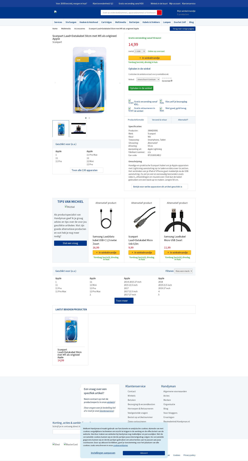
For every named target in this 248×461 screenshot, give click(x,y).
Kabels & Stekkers (151, 22)
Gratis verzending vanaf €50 (131, 3)
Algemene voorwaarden (175, 391)
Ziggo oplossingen (137, 421)
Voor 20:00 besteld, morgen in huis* (71, 3)
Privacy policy (189, 455)
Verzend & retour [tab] (159, 119)
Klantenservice (188, 3)
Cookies (176, 455)
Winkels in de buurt (159, 3)
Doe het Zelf (180, 22)
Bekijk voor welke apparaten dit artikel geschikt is (157, 186)
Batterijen (134, 22)
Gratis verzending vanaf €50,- (145, 103)
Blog (191, 22)
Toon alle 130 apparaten (84, 170)
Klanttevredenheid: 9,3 (103, 3)
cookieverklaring (120, 445)
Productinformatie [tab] (136, 119)
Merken (167, 399)
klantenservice (106, 410)
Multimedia (120, 22)
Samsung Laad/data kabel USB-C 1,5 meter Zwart (105, 240)
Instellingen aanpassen (103, 452)
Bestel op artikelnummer (140, 417)
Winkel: (131, 79)
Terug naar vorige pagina (183, 28)
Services (58, 22)
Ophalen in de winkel (141, 88)
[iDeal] (56, 444)
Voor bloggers (170, 412)
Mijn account (175, 3)
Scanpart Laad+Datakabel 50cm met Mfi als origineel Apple (70, 353)
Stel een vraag (70, 243)
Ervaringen (168, 417)
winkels (111, 402)
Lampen (167, 22)
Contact (132, 391)
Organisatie (169, 404)
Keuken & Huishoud (89, 22)
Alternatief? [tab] (183, 119)
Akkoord (144, 453)
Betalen (132, 399)
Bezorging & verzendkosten (141, 404)
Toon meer (122, 300)
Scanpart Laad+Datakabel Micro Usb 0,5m (140, 240)
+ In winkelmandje (150, 58)
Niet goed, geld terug (175, 108)
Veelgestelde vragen (138, 412)
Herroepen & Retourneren (140, 408)
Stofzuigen (71, 22)
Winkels (131, 395)
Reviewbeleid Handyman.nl (176, 421)
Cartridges (106, 22)
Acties (166, 395)
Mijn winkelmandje (186, 10)
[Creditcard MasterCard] (71, 444)
